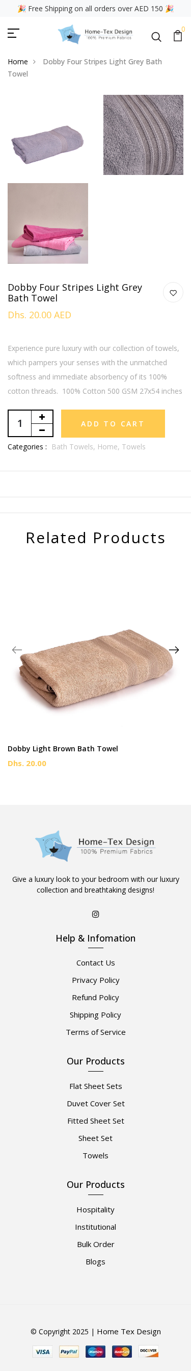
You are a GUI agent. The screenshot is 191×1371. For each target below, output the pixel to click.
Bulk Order (96, 1244)
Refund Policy (95, 997)
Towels (134, 446)
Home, (109, 446)
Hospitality (95, 1209)
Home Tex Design (129, 1331)
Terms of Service (96, 1032)
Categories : (27, 446)
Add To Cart (113, 423)
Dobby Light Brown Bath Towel (63, 748)
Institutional (95, 1227)
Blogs (95, 1261)
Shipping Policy (95, 1014)
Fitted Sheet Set (95, 1120)
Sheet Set (95, 1138)
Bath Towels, (74, 446)
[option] (95, 671)
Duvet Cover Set (96, 1103)
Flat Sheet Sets (95, 1086)
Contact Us (95, 962)
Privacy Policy (96, 980)
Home (18, 61)
